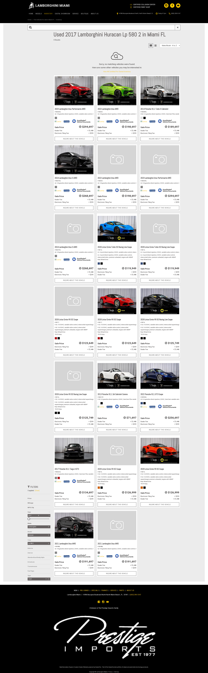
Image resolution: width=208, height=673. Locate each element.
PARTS (121, 590)
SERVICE (114, 590)
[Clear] (37, 491)
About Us (94, 14)
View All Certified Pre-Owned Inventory (117, 72)
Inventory (48, 14)
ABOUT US (130, 590)
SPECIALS (95, 590)
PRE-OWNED (84, 590)
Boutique (84, 14)
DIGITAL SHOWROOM (62, 14)
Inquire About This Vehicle (74, 139)
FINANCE (104, 590)
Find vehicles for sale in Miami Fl (44, 20)
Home (31, 14)
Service (75, 14)
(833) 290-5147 (135, 595)
